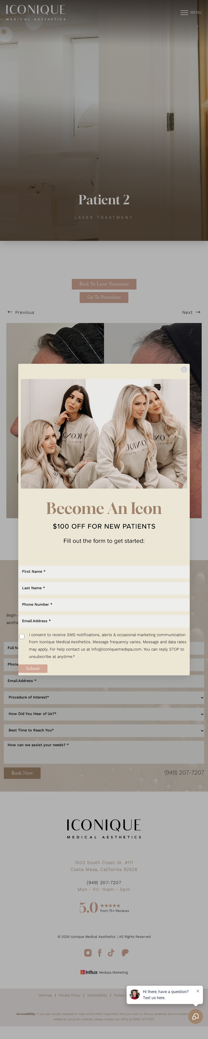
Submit (33, 668)
